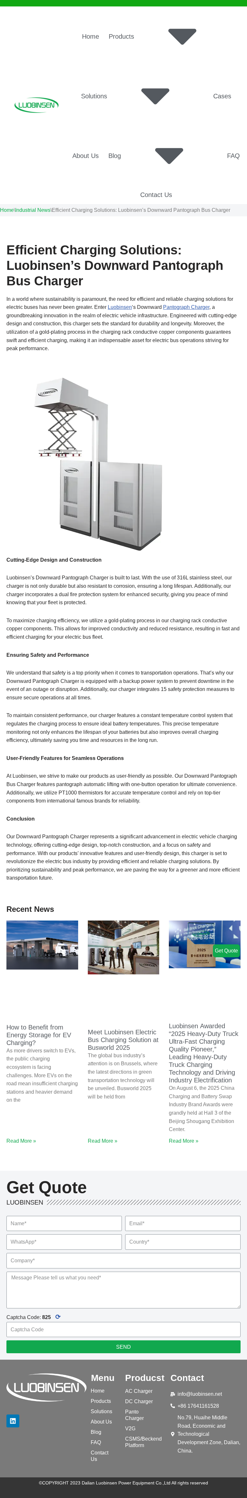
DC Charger (139, 1401)
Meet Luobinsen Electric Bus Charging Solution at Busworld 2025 (123, 1040)
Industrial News (32, 210)
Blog (114, 155)
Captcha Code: (33, 1316)
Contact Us (156, 194)
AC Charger (138, 1391)
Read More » (21, 1141)
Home (90, 36)
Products (121, 36)
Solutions (94, 96)
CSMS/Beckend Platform (143, 1442)
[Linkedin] (12, 1420)
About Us (85, 155)
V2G (130, 1428)
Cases (222, 96)
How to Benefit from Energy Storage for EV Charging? (38, 1035)
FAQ (233, 155)
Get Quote (226, 950)
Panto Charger (134, 1415)
